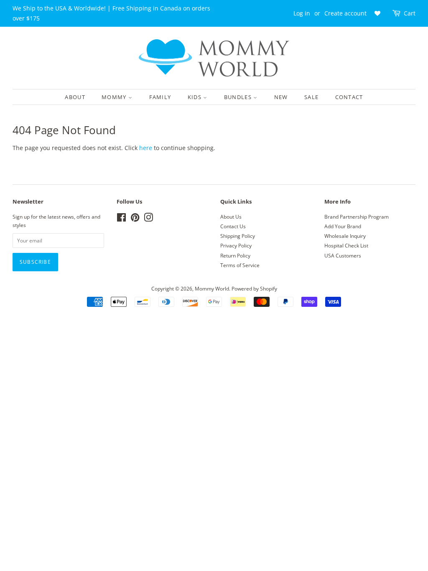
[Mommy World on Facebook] (121, 219)
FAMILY (160, 97)
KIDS (196, 97)
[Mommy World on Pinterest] (135, 219)
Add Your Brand (342, 226)
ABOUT (75, 97)
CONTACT (349, 97)
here (145, 148)
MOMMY (115, 97)
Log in (301, 13)
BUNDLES (238, 97)
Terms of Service (240, 265)
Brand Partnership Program (356, 216)
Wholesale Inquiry (345, 235)
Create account (345, 13)
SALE (311, 97)
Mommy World (212, 288)
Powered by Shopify (254, 288)
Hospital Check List (346, 245)
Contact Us (233, 226)
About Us (231, 216)
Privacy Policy (236, 245)
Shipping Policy (237, 235)
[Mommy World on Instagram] (148, 219)
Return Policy (235, 255)
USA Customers (342, 255)
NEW (281, 97)
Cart (409, 13)
